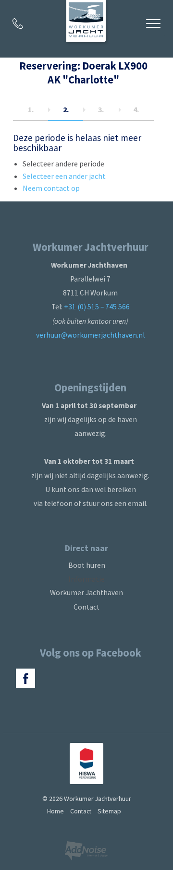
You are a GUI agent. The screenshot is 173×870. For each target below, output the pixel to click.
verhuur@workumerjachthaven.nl (90, 335)
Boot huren (86, 565)
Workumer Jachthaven (86, 592)
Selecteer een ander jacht (64, 176)
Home (55, 811)
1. (31, 109)
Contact (86, 606)
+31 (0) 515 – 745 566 (97, 306)
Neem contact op (51, 188)
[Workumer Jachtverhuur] (86, 23)
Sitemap (109, 811)
